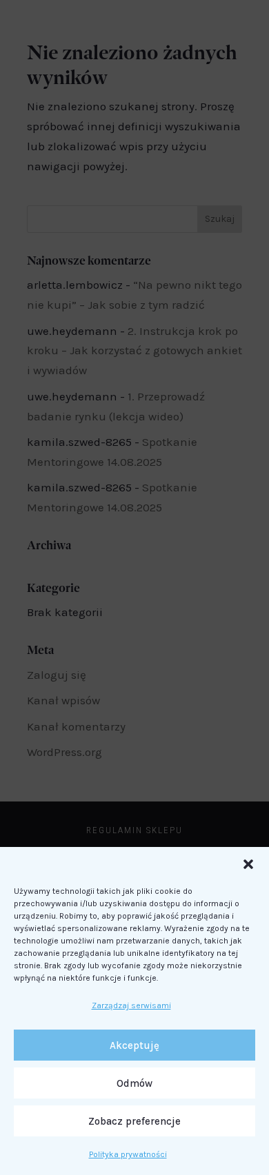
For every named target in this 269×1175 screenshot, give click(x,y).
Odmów (134, 1083)
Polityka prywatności (128, 1154)
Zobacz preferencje (134, 1121)
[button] (248, 864)
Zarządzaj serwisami (131, 1005)
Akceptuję (134, 1045)
